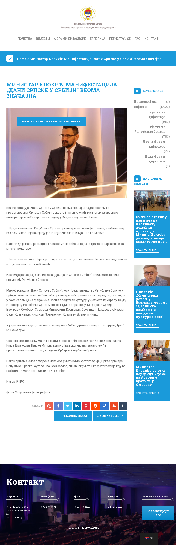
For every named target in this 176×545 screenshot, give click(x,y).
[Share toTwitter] (68, 406)
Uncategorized (145, 102)
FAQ (137, 38)
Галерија (97, 38)
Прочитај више (146, 250)
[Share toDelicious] (104, 406)
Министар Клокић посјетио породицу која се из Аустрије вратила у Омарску (151, 376)
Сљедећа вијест (110, 415)
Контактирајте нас (158, 513)
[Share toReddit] (95, 406)
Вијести (43, 38)
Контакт (151, 38)
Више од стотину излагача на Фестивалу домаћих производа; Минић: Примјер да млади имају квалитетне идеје (151, 229)
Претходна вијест (72, 415)
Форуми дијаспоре (70, 38)
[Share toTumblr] (123, 406)
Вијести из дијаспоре (156, 114)
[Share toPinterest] (86, 406)
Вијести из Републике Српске (58, 121)
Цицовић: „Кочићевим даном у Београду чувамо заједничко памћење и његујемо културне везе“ (151, 304)
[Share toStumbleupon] (114, 406)
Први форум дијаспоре (155, 158)
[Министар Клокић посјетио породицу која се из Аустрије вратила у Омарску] (152, 350)
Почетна (25, 38)
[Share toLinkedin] (77, 406)
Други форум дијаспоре (154, 144)
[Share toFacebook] (58, 406)
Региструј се (120, 38)
